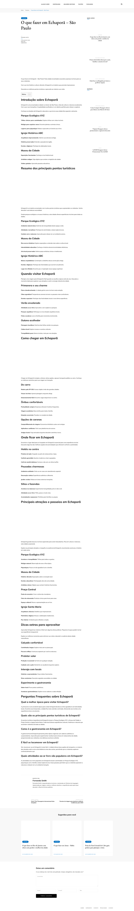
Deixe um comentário (26, 42)
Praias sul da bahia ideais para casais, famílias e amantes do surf (100, 61)
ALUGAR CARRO (45, 4)
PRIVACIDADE (103, 908)
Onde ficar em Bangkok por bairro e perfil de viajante (100, 82)
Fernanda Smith (25, 37)
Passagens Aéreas (100, 105)
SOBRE (82, 908)
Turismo (24, 18)
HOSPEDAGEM (56, 4)
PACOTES (80, 4)
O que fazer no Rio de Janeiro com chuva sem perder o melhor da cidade (100, 38)
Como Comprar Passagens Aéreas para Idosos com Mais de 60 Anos (100, 109)
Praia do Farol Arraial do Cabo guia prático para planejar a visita (97, 846)
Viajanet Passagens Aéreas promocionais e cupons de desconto (100, 130)
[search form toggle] (121, 4)
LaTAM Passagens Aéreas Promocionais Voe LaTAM (100, 151)
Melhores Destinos (100, 57)
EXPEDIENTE (89, 908)
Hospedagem (102, 78)
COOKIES (111, 908)
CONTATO (96, 908)
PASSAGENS (89, 4)
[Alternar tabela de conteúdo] (28, 94)
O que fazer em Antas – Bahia (64, 845)
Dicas (96, 78)
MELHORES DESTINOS (69, 4)
